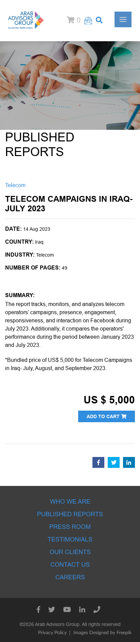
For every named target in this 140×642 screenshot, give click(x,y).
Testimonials (70, 539)
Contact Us (70, 564)
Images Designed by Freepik (102, 632)
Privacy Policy (52, 632)
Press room (70, 526)
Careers (70, 577)
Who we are (70, 501)
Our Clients (70, 552)
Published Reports (70, 514)
